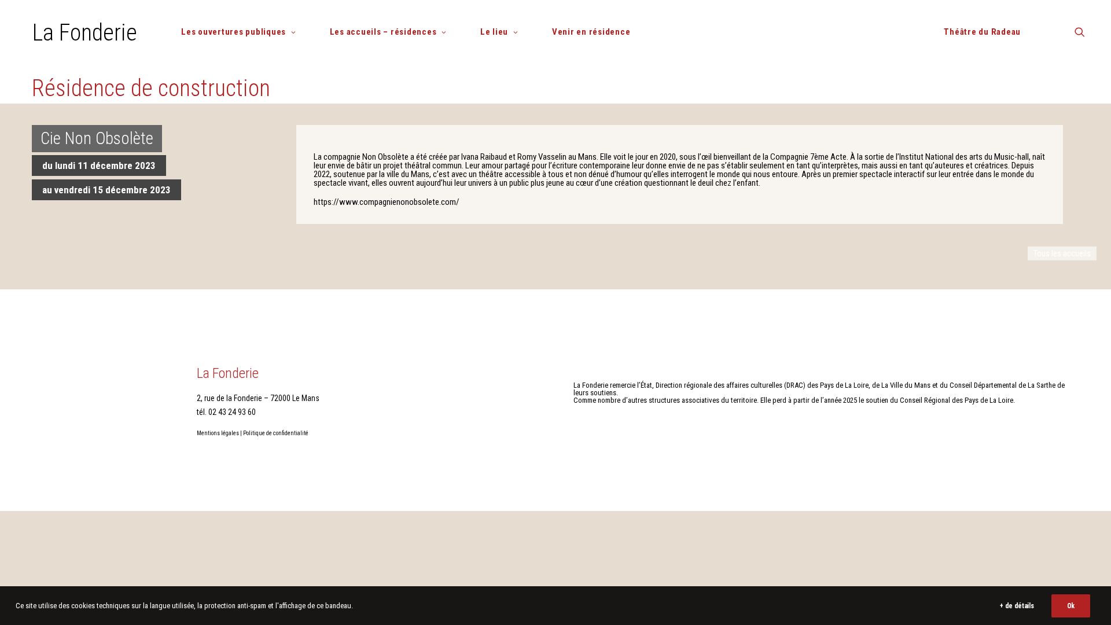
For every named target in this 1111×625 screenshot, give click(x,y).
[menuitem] (243, 32)
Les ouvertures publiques (233, 32)
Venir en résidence (591, 32)
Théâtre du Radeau (982, 32)
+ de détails (1016, 606)
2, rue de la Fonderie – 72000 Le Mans (258, 398)
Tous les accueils (1062, 253)
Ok (1071, 606)
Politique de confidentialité (275, 433)
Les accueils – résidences (383, 32)
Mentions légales (218, 433)
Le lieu (494, 32)
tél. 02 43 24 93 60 (226, 412)
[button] (1079, 36)
